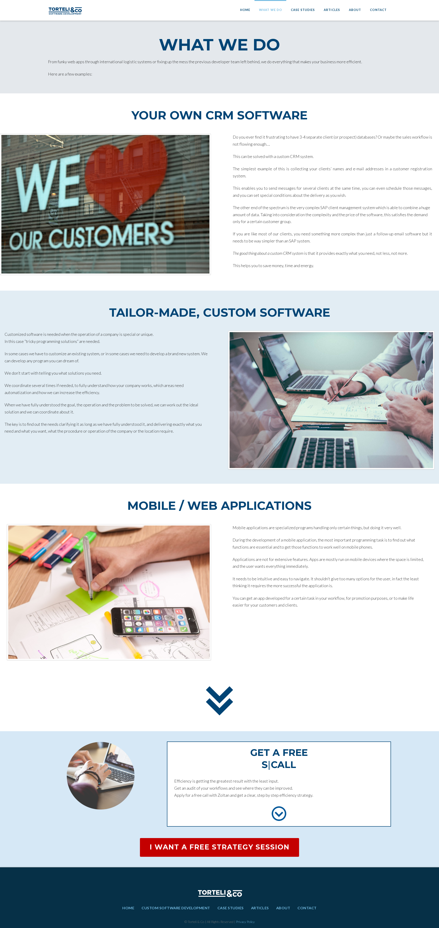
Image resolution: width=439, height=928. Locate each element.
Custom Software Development (176, 908)
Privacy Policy (245, 922)
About (283, 908)
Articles (260, 908)
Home (128, 908)
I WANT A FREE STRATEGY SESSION (219, 847)
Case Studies (230, 908)
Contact (307, 908)
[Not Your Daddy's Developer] (65, 10)
